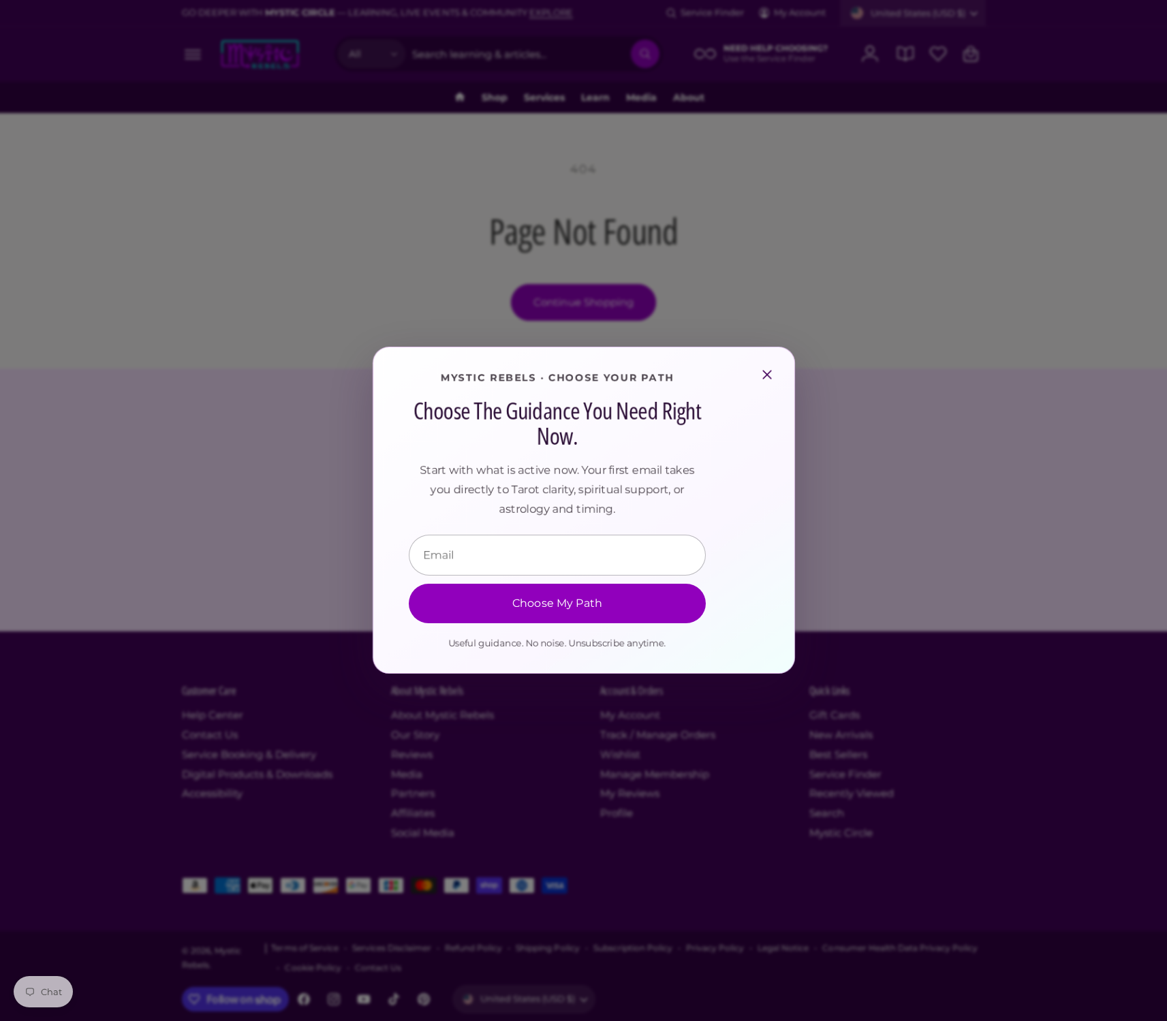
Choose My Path (557, 603)
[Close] (767, 375)
